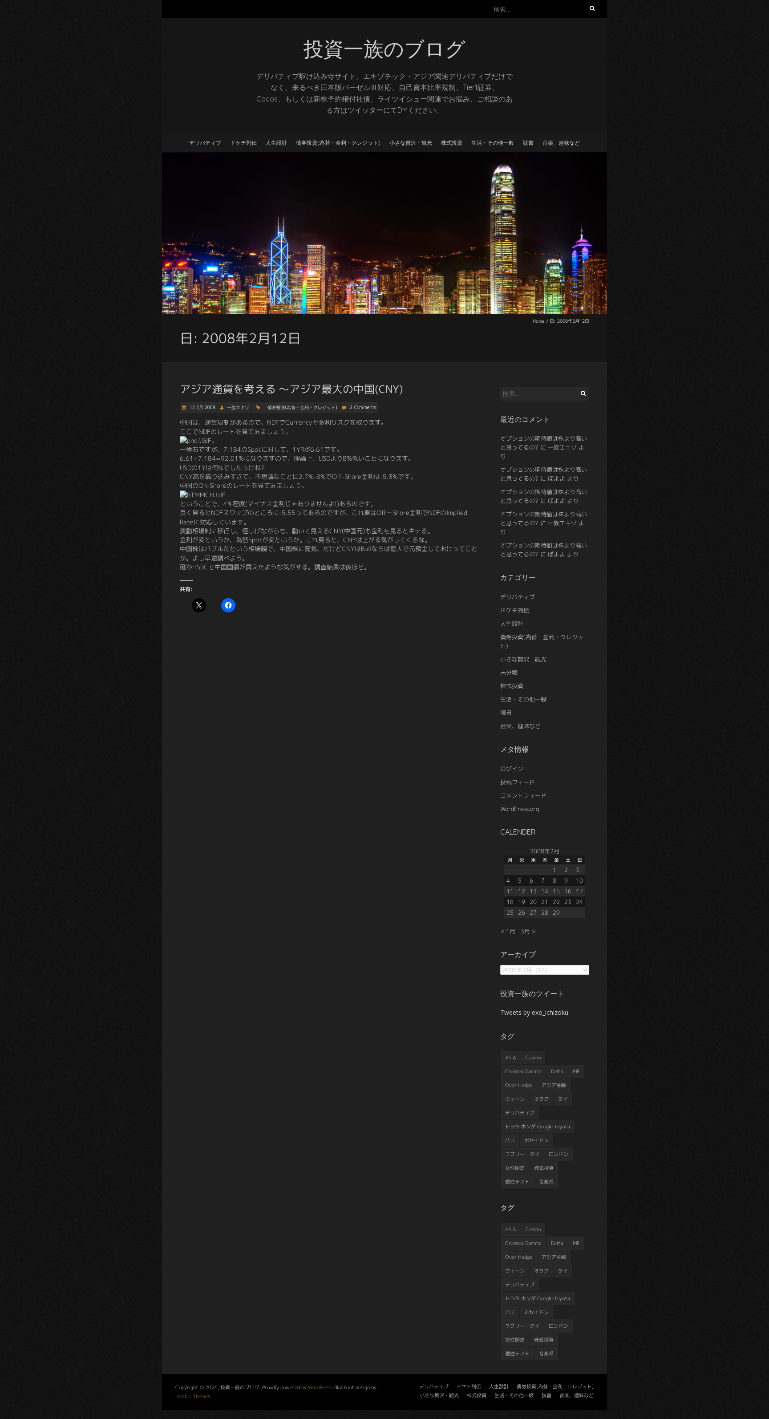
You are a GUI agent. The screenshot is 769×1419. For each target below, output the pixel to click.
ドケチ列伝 (243, 142)
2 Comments (363, 407)
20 (533, 902)
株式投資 (451, 142)
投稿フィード (517, 782)
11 (510, 891)
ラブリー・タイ (522, 1154)
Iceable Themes (192, 1396)
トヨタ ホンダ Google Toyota (537, 1126)
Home (539, 321)
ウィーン (515, 1099)
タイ (563, 1099)
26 (521, 912)
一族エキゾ (238, 407)
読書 (528, 142)
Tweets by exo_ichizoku (534, 1012)
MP (576, 1071)
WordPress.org (519, 809)
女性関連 (515, 1168)
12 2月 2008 (201, 407)
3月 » (528, 931)
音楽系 (546, 1181)
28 (544, 912)
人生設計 (276, 142)
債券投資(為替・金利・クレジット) (338, 142)
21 (544, 902)
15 (556, 891)
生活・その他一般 (492, 142)
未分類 (509, 673)
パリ (510, 1140)
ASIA (510, 1057)
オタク (541, 1099)
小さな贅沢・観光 (410, 142)
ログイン (511, 769)
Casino (533, 1057)
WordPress (320, 1387)
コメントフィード (523, 795)
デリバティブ (205, 142)
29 (556, 912)
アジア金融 (554, 1085)
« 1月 (507, 931)
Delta (557, 1071)
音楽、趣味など (561, 142)
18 (510, 902)
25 (510, 912)
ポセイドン (536, 1140)
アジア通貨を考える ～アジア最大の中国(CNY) (291, 389)
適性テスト (517, 1181)
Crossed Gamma (523, 1071)
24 (579, 902)
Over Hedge (518, 1085)
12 (521, 891)
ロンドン (558, 1154)
